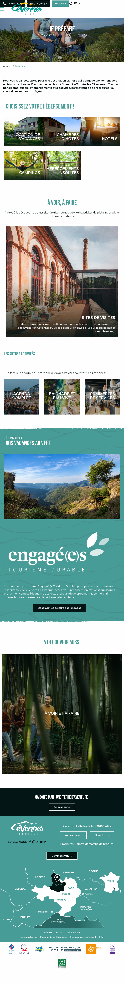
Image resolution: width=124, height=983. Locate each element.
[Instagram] (33, 842)
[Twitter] (37, 842)
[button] (70, 3)
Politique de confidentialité (53, 937)
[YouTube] (41, 842)
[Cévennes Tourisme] (26, 8)
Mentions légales (29, 937)
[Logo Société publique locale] (65, 949)
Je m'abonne (62, 807)
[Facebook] (30, 842)
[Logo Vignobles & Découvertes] (62, 963)
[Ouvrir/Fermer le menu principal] (2, 9)
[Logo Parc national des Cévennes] (95, 949)
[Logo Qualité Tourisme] (24, 949)
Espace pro (73, 933)
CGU (101, 937)
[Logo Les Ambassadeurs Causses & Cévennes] (112, 949)
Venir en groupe (54, 933)
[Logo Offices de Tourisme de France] (11, 949)
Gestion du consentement (83, 937)
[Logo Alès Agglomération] (39, 949)
